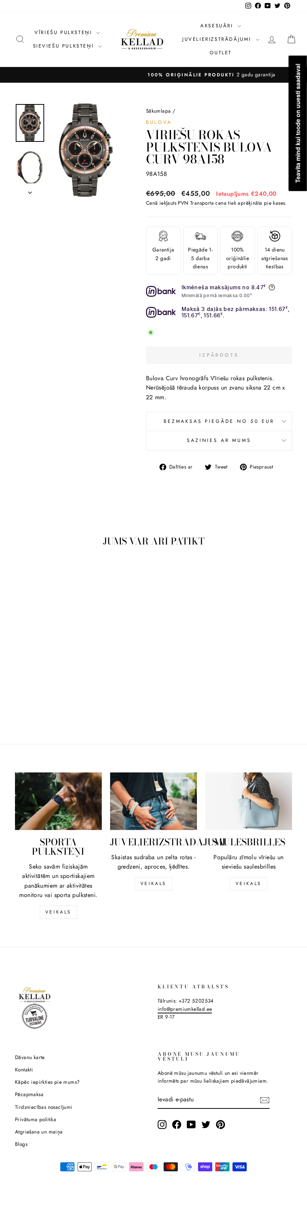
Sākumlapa (158, 111)
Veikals (58, 912)
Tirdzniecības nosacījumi (44, 1107)
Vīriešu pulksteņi (64, 32)
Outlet (221, 52)
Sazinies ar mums (219, 440)
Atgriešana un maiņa (39, 1131)
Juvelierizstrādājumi (218, 39)
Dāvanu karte (30, 1057)
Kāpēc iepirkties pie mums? (47, 1082)
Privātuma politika (35, 1119)
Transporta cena (208, 203)
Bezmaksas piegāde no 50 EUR (219, 421)
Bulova (159, 122)
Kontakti (24, 1069)
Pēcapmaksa (29, 1094)
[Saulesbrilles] (248, 801)
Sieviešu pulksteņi (64, 45)
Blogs (21, 1144)
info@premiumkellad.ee (185, 1009)
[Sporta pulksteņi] (58, 801)
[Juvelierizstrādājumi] (153, 801)
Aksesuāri (217, 25)
